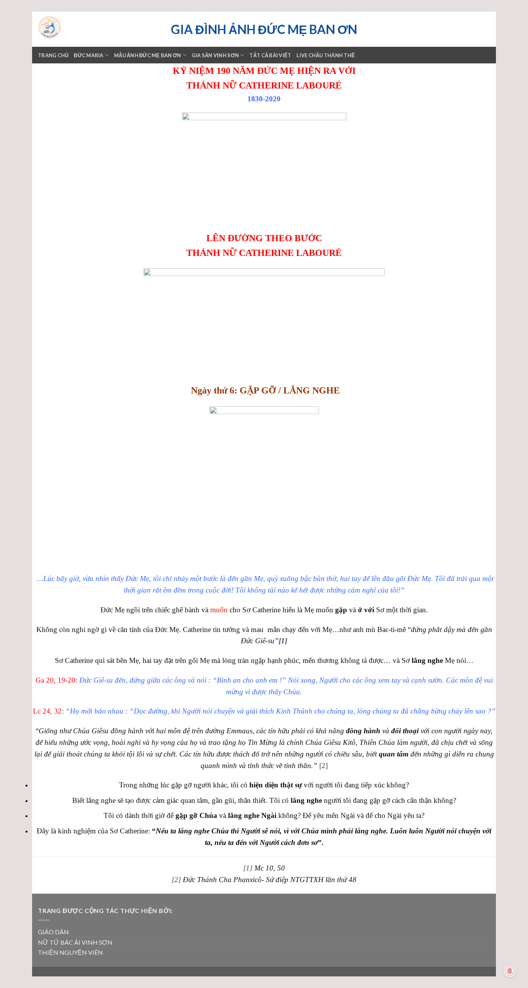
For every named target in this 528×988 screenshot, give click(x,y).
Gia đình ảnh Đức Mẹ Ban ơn (264, 29)
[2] (323, 765)
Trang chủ (53, 55)
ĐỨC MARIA (88, 55)
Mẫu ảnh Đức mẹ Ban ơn (147, 55)
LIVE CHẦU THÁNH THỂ (325, 55)
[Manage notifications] (510, 971)
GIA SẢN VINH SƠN (215, 55)
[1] (247, 868)
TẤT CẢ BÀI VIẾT (270, 55)
